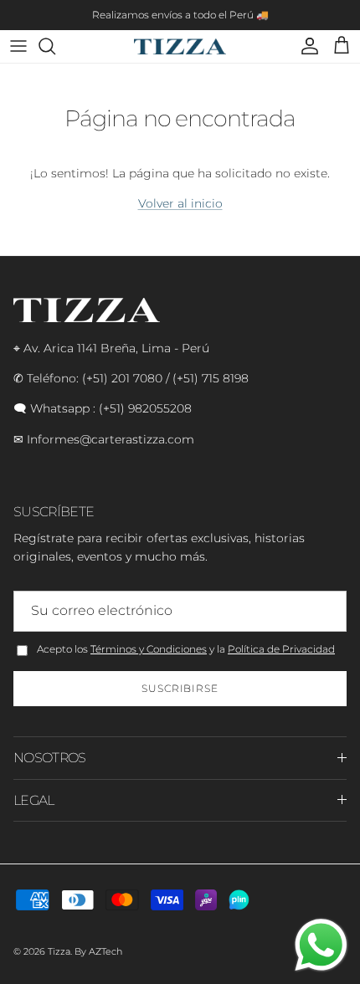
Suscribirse (180, 688)
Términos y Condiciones (148, 649)
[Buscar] (55, 46)
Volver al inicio (180, 203)
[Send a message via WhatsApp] (321, 945)
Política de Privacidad (281, 649)
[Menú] (18, 46)
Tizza (59, 951)
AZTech (105, 951)
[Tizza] (180, 46)
